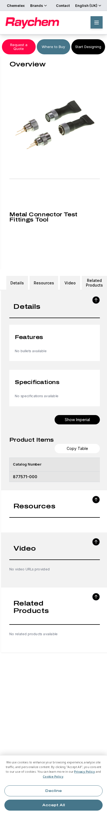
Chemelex (16, 5)
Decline (53, 791)
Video (70, 283)
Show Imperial (77, 419)
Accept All (53, 805)
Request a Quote (18, 47)
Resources (44, 283)
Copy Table (77, 448)
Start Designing (88, 46)
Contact (63, 5)
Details (17, 283)
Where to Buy (53, 46)
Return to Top (96, 300)
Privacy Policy (84, 772)
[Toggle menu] (97, 22)
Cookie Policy (53, 776)
